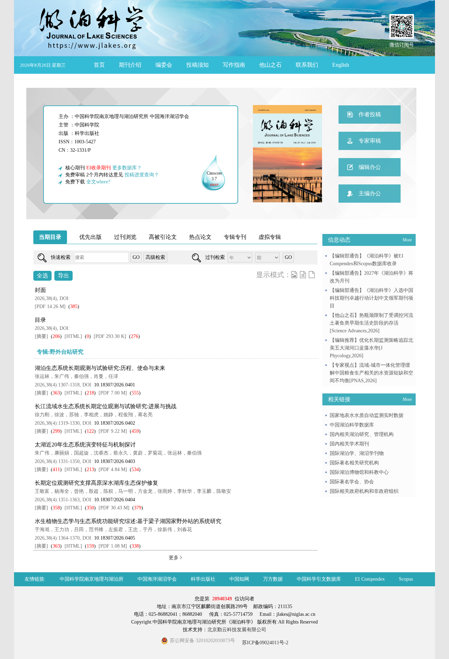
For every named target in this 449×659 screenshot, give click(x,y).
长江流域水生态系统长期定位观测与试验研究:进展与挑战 (105, 406)
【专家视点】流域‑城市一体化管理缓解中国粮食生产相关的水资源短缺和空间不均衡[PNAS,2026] (371, 373)
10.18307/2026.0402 (114, 423)
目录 (40, 320)
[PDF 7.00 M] (113, 393)
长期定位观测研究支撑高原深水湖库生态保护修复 (96, 483)
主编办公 (369, 193)
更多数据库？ (127, 167)
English (340, 65)
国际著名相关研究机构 (354, 462)
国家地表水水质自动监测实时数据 (366, 415)
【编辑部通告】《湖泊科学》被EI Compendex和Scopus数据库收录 (366, 259)
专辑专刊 (235, 237)
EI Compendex (370, 579)
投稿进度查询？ (142, 174)
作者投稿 (369, 114)
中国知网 (239, 579)
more (214, 184)
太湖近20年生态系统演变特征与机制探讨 (85, 445)
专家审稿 (369, 141)
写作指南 (234, 65)
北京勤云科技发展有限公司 (236, 629)
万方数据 (273, 579)
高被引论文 (163, 237)
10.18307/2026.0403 (114, 461)
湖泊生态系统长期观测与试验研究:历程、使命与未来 (100, 368)
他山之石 (270, 65)
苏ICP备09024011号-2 (264, 642)
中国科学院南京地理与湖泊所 (91, 579)
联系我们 (307, 65)
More (407, 239)
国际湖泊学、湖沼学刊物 (357, 453)
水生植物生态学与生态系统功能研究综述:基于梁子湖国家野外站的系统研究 (128, 521)
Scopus (406, 579)
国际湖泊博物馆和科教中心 (359, 472)
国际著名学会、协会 (352, 481)
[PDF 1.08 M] (113, 546)
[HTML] (73, 336)
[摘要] (41, 336)
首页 (99, 65)
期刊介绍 (130, 65)
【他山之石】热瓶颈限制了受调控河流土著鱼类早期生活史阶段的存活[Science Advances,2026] (371, 323)
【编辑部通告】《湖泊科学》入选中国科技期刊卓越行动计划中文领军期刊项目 (371, 298)
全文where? (98, 181)
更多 (174, 557)
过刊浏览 (125, 237)
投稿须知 (197, 65)
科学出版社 (203, 579)
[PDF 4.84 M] (113, 469)
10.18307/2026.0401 (114, 384)
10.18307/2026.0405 (114, 538)
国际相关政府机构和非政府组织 (364, 491)
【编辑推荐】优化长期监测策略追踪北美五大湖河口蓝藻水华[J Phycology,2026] (371, 348)
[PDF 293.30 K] (110, 336)
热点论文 (200, 237)
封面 (40, 290)
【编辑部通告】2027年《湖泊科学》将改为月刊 (371, 276)
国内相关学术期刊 (349, 443)
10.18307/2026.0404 (114, 499)
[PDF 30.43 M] (114, 507)
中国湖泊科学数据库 (352, 425)
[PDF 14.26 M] (50, 306)
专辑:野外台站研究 (60, 352)
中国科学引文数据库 (319, 579)
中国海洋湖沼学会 (157, 579)
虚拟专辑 (270, 237)
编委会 (163, 65)
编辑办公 (369, 167)
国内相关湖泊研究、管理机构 (362, 434)
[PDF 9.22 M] (113, 431)
